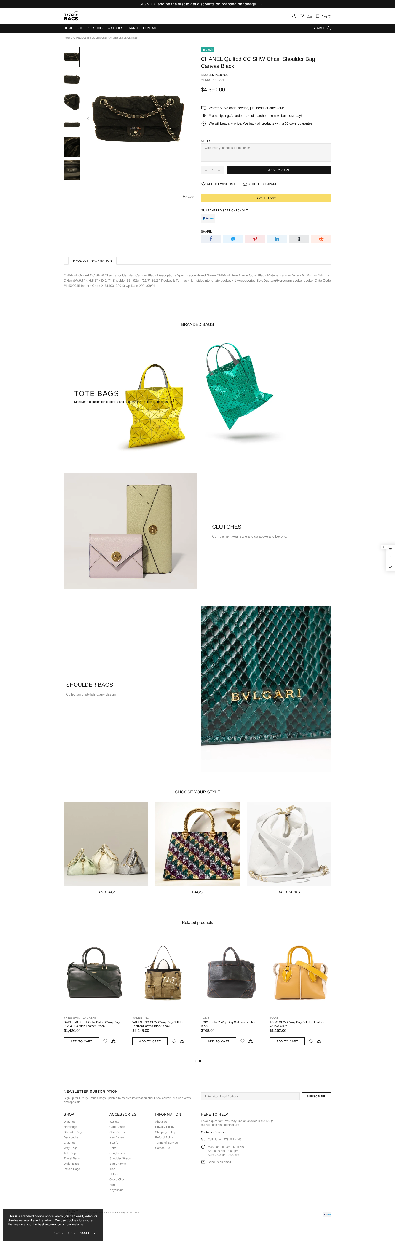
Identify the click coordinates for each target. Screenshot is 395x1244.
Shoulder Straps (120, 1158)
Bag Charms (117, 1163)
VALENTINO (278, 1017)
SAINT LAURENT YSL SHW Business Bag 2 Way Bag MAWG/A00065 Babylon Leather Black (94, 1026)
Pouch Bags (72, 1169)
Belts (112, 1148)
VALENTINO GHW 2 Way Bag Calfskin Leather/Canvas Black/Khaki (295, 1024)
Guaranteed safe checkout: (224, 210)
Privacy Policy (164, 1127)
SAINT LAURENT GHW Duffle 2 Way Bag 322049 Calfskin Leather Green (229, 1024)
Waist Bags (71, 1163)
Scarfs (113, 1142)
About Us (161, 1121)
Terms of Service (166, 1142)
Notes (206, 141)
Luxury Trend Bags (71, 15)
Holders (114, 1174)
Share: (206, 231)
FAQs (269, 1121)
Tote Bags (70, 1153)
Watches (69, 1121)
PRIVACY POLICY (63, 1233)
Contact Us (162, 1148)
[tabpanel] (94, 996)
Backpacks (71, 1137)
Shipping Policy (165, 1132)
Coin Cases (117, 1132)
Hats (112, 1184)
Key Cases (116, 1137)
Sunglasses (117, 1153)
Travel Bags (72, 1158)
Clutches (69, 1142)
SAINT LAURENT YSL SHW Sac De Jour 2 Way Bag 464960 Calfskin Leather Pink (161, 1024)
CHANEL (221, 80)
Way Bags (70, 1148)
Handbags (70, 1127)
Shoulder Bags (73, 1132)
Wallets (114, 1121)
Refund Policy (164, 1137)
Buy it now (266, 197)
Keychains (116, 1190)
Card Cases (117, 1127)
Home (67, 38)
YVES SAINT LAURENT (80, 1017)
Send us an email (219, 1162)
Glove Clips (117, 1179)
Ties (112, 1169)
